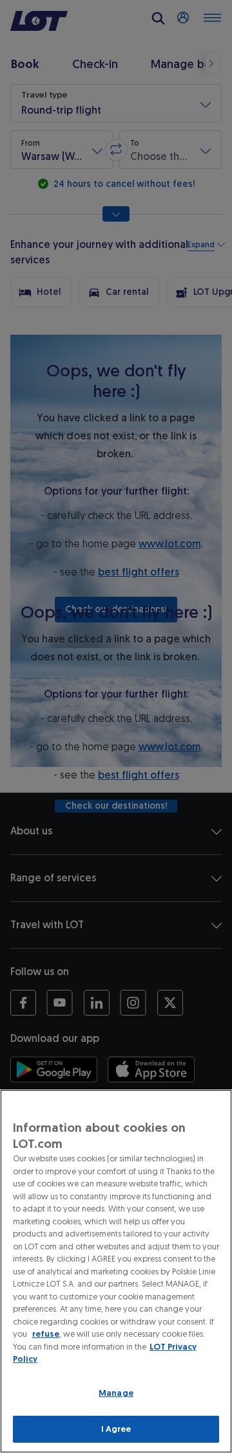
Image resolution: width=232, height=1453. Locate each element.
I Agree (116, 1429)
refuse (45, 1334)
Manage (116, 1393)
